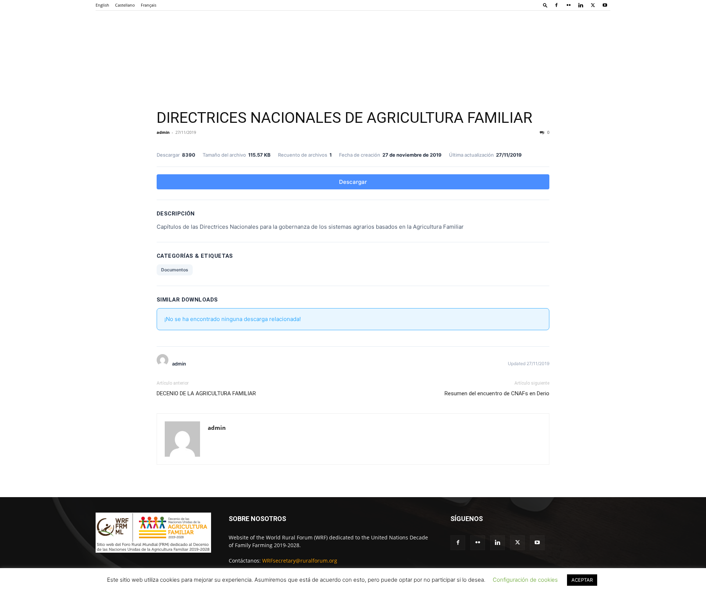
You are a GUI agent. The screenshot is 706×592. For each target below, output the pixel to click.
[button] (545, 5)
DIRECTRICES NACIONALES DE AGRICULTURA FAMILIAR (344, 117)
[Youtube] (604, 5)
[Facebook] (556, 5)
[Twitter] (592, 5)
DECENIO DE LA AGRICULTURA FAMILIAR (206, 393)
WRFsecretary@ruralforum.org (299, 560)
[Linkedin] (580, 5)
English (102, 5)
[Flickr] (568, 5)
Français (148, 5)
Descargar (353, 181)
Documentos (174, 269)
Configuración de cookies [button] (525, 579)
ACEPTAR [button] (582, 580)
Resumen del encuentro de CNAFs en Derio (497, 393)
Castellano (125, 5)
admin (163, 132)
